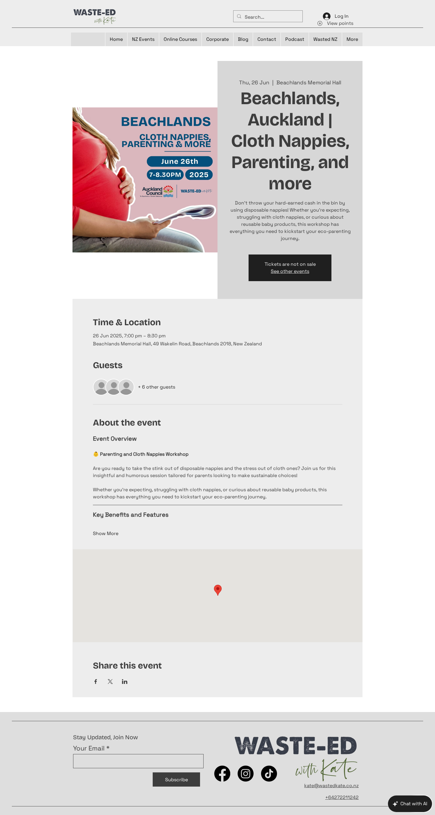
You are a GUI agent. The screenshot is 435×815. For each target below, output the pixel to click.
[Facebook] (222, 774)
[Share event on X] (110, 681)
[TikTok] (269, 774)
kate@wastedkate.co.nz (331, 785)
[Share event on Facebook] (96, 681)
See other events (290, 271)
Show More (105, 533)
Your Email (88, 748)
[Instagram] (246, 774)
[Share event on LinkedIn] (125, 681)
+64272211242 (342, 797)
